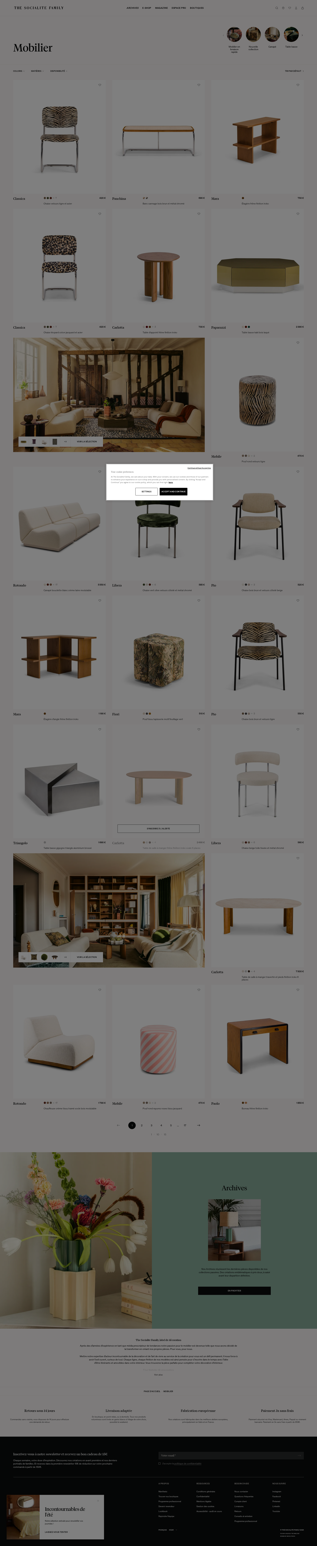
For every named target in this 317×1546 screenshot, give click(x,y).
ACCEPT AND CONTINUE (173, 491)
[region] (159, 482)
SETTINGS (147, 491)
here (171, 482)
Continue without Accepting (199, 468)
